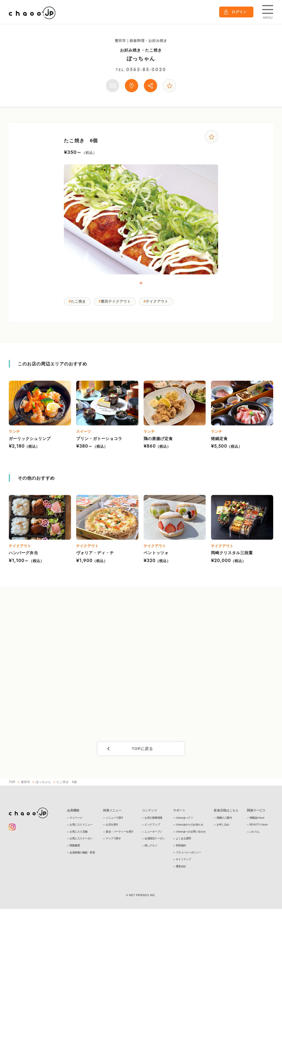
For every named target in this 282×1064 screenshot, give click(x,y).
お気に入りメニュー (81, 824)
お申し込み (223, 824)
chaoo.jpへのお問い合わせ (191, 831)
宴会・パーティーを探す (120, 831)
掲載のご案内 (224, 817)
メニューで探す (115, 817)
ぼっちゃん (141, 58)
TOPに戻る (142, 748)
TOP (12, 782)
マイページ (76, 817)
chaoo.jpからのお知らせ (189, 824)
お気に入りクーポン (81, 838)
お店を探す (112, 824)
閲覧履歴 (75, 845)
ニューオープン (153, 831)
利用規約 (181, 845)
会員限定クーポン (155, 838)
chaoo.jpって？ (184, 817)
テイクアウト (157, 301)
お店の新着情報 (153, 817)
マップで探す (113, 838)
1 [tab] (141, 283)
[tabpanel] (141, 219)
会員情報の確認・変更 (82, 852)
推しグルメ (151, 845)
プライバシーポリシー (188, 852)
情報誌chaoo (257, 817)
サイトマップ (183, 859)
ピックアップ (152, 824)
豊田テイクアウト (116, 301)
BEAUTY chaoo (259, 824)
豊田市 (25, 782)
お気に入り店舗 (78, 831)
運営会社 (181, 866)
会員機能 (73, 810)
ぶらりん (255, 831)
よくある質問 (183, 838)
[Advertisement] (141, 667)
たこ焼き (78, 301)
